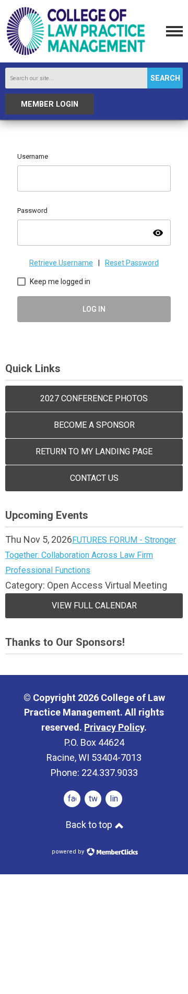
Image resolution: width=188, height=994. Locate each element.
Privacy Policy (114, 727)
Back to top (90, 824)
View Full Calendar (94, 605)
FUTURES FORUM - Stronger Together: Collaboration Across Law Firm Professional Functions (90, 555)
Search (165, 78)
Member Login (49, 104)
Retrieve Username (61, 263)
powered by (69, 851)
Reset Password (132, 263)
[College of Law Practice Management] (75, 53)
